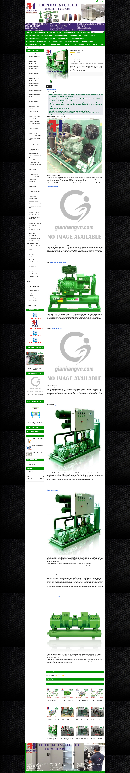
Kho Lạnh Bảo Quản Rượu (34, 229)
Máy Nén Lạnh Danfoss (32, 35)
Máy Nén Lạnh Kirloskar (33, 38)
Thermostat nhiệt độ (33, 252)
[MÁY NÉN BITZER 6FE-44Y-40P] (82, 731)
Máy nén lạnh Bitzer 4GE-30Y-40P (67, 720)
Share (73, 54)
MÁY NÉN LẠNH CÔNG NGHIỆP (34, 53)
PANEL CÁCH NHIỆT (31, 305)
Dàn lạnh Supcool (32, 196)
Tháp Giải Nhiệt (32, 266)
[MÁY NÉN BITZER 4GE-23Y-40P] (97, 712)
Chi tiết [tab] (49, 86)
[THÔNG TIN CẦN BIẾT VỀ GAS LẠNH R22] (29, 443)
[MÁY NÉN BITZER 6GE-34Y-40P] (67, 731)
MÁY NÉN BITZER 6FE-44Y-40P (82, 739)
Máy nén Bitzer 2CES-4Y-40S (53, 720)
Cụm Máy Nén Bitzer (33, 111)
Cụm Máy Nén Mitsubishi (34, 130)
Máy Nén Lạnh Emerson (61, 35)
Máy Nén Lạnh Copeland (41, 32)
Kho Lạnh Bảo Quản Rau (34, 238)
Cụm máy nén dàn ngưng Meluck (34, 139)
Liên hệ (95, 44)
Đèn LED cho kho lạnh (33, 276)
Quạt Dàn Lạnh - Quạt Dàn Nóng (34, 246)
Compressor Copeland (34, 103)
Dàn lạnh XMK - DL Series (35, 162)
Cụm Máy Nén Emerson (34, 126)
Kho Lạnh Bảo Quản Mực (34, 221)
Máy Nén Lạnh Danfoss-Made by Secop (36, 41)
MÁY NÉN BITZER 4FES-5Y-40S (53, 739)
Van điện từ (31, 278)
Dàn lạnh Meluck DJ (34, 174)
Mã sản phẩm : (75, 58)
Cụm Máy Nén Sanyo (33, 128)
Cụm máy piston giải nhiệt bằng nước (57, 262)
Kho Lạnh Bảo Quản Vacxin (35, 223)
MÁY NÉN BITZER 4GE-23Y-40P (97, 720)
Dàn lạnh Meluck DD (34, 176)
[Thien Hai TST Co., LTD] (65, 30)
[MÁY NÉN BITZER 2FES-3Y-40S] (82, 712)
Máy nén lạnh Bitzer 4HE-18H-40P (82, 701)
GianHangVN (101, 771)
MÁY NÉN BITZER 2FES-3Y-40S (82, 720)
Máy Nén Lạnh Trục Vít (90, 35)
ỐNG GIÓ (29, 303)
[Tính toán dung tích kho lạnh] (29, 456)
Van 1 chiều (31, 254)
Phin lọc (30, 249)
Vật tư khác (31, 271)
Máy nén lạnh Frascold (34, 106)
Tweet (79, 54)
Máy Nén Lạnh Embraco (34, 63)
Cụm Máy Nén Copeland (34, 113)
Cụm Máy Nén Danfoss (34, 121)
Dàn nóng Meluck (32, 186)
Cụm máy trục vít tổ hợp (52, 490)
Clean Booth (30, 283)
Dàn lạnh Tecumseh (33, 198)
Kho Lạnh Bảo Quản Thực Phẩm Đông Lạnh (34, 218)
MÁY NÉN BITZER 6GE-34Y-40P (67, 739)
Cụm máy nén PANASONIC (35, 135)
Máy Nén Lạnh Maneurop (87, 41)
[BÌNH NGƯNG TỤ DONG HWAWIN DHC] (35, 412)
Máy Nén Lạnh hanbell (78, 38)
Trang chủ (29, 32)
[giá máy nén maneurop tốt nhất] (29, 450)
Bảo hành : (76, 61)
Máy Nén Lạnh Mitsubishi (83, 32)
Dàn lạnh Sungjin (32, 179)
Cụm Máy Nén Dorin (33, 118)
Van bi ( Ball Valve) (33, 273)
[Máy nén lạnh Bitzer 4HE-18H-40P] (82, 693)
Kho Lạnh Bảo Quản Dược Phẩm (34, 226)
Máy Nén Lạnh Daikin (55, 32)
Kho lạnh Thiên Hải (31, 462)
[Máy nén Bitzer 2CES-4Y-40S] (52, 712)
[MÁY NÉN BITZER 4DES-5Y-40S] (97, 731)
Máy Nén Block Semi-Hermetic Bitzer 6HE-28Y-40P (52, 702)
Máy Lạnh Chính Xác (33, 153)
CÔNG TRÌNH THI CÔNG (78, 44)
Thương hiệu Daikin (33, 300)
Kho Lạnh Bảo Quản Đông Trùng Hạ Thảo (34, 232)
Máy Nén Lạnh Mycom (75, 35)
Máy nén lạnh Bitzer (51, 89)
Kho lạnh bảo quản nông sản (35, 203)
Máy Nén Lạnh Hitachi (63, 38)
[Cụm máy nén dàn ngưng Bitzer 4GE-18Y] (35, 358)
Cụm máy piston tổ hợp (52, 405)
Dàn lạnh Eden (32, 181)
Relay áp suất (32, 264)
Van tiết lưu (31, 259)
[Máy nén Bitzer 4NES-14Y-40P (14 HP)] (67, 693)
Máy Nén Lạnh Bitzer (69, 32)
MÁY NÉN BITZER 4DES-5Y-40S (97, 739)
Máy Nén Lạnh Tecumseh (71, 41)
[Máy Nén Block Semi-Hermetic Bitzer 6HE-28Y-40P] (52, 693)
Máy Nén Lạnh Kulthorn (48, 38)
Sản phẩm (29, 142)
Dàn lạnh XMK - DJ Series (35, 167)
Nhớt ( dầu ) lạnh (32, 293)
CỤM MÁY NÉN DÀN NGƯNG (33, 108)
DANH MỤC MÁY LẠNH (32, 297)
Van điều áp (31, 256)
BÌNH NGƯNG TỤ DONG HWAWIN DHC (35, 423)
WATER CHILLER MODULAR (36, 147)
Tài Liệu (102, 44)
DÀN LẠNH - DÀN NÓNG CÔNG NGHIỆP (34, 156)
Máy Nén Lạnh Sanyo (46, 35)
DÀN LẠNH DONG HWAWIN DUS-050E (35, 394)
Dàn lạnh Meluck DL (34, 171)
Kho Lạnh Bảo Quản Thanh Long (35, 207)
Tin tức (88, 44)
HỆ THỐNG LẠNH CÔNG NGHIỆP (34, 201)
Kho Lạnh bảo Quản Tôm (34, 214)
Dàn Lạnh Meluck (32, 169)
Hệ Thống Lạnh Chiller (55, 44)
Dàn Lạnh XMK (32, 159)
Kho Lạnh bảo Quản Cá (34, 212)
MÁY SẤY (29, 281)
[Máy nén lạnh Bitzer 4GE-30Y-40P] (67, 712)
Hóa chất (31, 295)
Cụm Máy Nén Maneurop (34, 123)
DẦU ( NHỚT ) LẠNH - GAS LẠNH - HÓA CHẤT (34, 287)
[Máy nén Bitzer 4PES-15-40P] (97, 693)
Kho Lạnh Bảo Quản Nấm (34, 235)
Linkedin (87, 54)
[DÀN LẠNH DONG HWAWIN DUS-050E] (35, 384)
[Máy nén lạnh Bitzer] (57, 64)
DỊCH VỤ (67, 44)
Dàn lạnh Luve (32, 193)
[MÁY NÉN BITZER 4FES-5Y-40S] (52, 731)
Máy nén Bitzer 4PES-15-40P (97, 701)
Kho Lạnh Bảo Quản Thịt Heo (35, 240)
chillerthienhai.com (31, 464)
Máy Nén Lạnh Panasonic (55, 41)
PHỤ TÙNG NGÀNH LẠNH (32, 243)
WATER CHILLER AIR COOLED (34, 150)
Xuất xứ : (76, 59)
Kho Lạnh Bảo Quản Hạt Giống (35, 209)
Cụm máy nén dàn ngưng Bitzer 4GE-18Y (35, 369)
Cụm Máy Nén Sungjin (33, 133)
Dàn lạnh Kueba (32, 184)
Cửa (30, 269)
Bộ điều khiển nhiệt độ (33, 261)
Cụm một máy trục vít (57, 328)
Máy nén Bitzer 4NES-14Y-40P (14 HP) (67, 701)
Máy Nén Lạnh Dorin (31, 44)
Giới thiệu (42, 44)
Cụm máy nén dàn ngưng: (54, 186)
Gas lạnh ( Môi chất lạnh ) (34, 290)
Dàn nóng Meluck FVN (35, 191)
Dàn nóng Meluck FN (34, 188)
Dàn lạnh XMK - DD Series (35, 164)
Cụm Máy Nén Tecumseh (34, 116)
